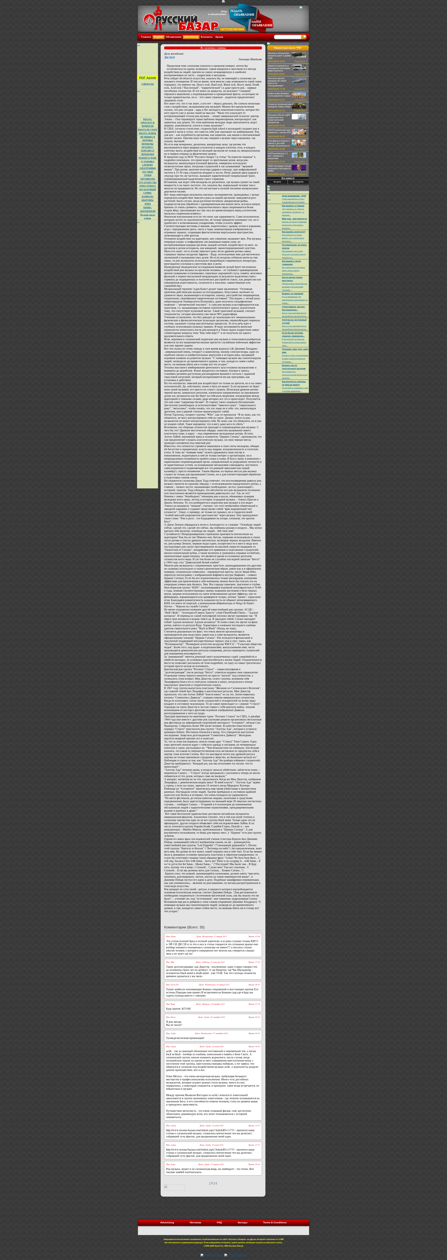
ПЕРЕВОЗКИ (147, 154)
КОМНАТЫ (147, 196)
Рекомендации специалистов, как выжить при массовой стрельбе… (294, 287)
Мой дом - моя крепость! (294, 219)
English (158, 36)
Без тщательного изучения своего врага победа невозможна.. (293, 270)
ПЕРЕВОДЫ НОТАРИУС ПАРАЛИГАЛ (147, 147)
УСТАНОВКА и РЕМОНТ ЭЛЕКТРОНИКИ (148, 165)
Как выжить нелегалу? (294, 232)
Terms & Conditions (275, 1222)
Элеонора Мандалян (250, 59)
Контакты (206, 36)
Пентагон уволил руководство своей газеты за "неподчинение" (277, 82)
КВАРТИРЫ (147, 200)
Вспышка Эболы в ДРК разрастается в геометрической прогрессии (279, 119)
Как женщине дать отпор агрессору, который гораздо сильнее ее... (294, 254)
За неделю (298, 182)
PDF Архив (147, 77)
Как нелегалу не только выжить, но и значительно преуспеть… (293, 238)
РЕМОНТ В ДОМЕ (147, 157)
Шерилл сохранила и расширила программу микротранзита (279, 68)
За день (277, 182)
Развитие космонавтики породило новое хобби (279, 105)
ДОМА (147, 203)
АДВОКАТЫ (147, 84)
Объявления (173, 36)
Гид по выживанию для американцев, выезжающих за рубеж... (295, 300)
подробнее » (300, 61)
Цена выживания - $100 (294, 196)
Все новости (287, 178)
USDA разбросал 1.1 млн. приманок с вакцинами (278, 156)
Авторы (242, 1222)
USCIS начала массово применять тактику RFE (279, 131)
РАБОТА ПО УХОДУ (147, 129)
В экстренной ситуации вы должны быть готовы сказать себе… (294, 342)
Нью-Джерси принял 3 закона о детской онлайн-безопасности (279, 143)
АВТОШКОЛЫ (147, 178)
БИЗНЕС (147, 207)
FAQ (219, 1222)
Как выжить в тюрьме (293, 206)
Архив (219, 36)
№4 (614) (169, 57)
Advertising (191, 36)
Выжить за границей (292, 293)
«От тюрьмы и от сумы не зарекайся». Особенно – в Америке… (293, 212)
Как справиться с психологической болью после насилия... (294, 375)
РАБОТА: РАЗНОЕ (147, 133)
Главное (146, 36)
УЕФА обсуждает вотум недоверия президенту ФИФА (279, 168)
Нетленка (195, 1222)
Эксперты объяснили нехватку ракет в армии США (279, 55)
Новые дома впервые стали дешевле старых (279, 94)
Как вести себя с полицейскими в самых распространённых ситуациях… (295, 358)
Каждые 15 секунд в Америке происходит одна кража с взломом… (294, 225)
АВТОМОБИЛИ (147, 211)
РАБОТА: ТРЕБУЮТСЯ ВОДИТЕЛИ (148, 122)
